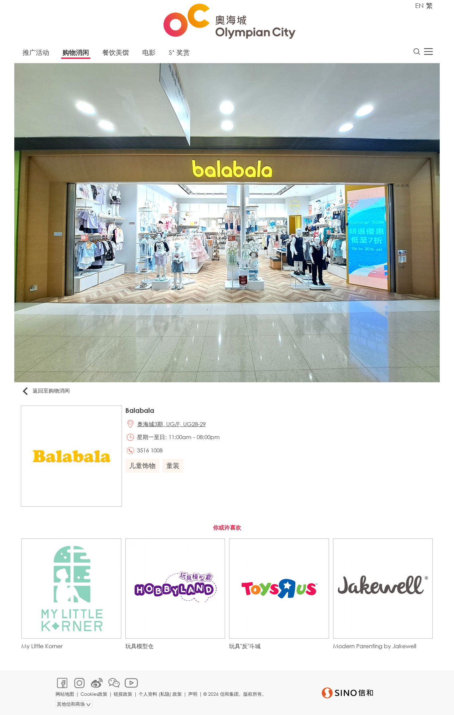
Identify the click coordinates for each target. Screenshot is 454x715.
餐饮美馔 (115, 52)
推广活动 (36, 52)
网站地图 (65, 694)
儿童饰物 (142, 465)
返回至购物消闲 (51, 390)
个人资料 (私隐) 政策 (160, 694)
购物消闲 (75, 52)
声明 (192, 694)
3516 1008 (150, 450)
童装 (172, 465)
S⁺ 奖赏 (179, 52)
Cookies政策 (93, 694)
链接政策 (123, 694)
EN (419, 5)
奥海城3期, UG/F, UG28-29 (171, 423)
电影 (149, 52)
